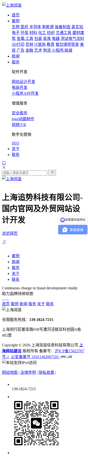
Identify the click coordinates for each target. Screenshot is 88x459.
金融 (29, 50)
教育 (51, 44)
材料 (33, 33)
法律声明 (28, 372)
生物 (16, 27)
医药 (24, 27)
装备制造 (62, 27)
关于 (16, 273)
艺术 (38, 50)
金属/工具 (25, 38)
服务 (16, 268)
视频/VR (19, 125)
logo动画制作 (23, 119)
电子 (16, 33)
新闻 (16, 262)
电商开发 (19, 87)
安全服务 (19, 113)
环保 (24, 33)
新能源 (48, 27)
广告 (20, 50)
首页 (6, 304)
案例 (16, 256)
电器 (56, 38)
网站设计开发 (23, 82)
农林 (29, 44)
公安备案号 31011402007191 (35, 357)
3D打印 (18, 44)
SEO (15, 143)
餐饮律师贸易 (67, 44)
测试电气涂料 (72, 38)
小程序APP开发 (25, 93)
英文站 (77, 27)
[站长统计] (66, 357)
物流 (47, 50)
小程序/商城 (62, 50)
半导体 (35, 27)
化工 (42, 33)
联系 (16, 279)
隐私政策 (46, 372)
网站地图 (10, 372)
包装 (38, 38)
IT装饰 (40, 44)
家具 (47, 38)
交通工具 (63, 33)
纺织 (51, 33)
